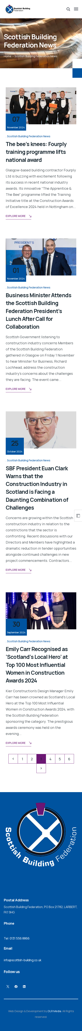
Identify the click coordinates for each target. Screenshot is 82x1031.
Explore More (16, 216)
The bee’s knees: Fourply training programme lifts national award (36, 151)
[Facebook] (16, 986)
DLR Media (54, 1011)
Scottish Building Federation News (28, 136)
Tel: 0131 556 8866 (17, 938)
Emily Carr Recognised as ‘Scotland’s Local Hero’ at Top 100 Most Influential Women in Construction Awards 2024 (37, 664)
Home (7, 56)
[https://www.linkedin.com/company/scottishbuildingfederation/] (24, 986)
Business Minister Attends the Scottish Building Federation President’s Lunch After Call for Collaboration (38, 310)
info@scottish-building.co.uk (22, 960)
